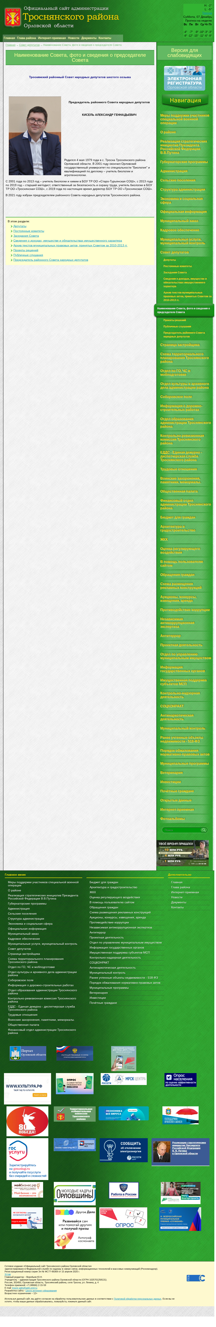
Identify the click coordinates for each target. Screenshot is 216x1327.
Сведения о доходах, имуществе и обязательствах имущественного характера (67, 240)
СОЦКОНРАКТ (99, 962)
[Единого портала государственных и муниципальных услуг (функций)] (75, 1059)
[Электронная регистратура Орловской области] (184, 89)
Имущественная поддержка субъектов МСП (120, 952)
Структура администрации (26, 918)
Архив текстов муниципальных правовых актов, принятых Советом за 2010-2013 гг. (70, 245)
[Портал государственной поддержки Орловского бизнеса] (180, 1123)
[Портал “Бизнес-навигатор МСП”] (75, 1150)
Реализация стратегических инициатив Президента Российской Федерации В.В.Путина (43, 897)
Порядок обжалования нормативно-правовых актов (125, 982)
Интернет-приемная (185, 892)
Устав (8, 1274)
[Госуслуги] (27, 1179)
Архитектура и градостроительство (113, 887)
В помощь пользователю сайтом (112, 902)
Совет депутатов (29, 45)
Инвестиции (98, 997)
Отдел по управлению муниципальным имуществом (126, 942)
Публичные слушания (28, 255)
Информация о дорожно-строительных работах (41, 985)
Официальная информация (27, 928)
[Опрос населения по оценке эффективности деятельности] (181, 1086)
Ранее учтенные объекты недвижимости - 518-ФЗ (124, 977)
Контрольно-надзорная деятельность (115, 957)
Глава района (180, 887)
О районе (14, 890)
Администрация (19, 908)
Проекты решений (25, 250)
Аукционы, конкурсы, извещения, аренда (118, 917)
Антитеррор (98, 932)
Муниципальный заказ (23, 933)
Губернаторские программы (27, 903)
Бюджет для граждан (104, 882)
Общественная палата (23, 1024)
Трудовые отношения (22, 1014)
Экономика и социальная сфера (30, 923)
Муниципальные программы (109, 987)
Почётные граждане (103, 1002)
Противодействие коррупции (109, 922)
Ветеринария (99, 992)
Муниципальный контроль (107, 972)
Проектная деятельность (107, 937)
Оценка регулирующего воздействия (115, 897)
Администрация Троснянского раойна (63, 17)
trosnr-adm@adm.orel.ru (24, 1288)
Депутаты (19, 226)
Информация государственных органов (117, 947)
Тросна (207, 13)
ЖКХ (93, 892)
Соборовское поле (20, 980)
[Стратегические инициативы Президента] (181, 1165)
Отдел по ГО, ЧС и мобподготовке (31, 967)
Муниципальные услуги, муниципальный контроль (42, 943)
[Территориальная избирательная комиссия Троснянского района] (75, 1120)
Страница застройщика (24, 953)
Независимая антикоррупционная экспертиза (121, 927)
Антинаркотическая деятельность (113, 967)
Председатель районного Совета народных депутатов (50, 259)
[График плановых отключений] (124, 1084)
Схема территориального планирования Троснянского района (36, 960)
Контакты (177, 907)
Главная (10, 45)
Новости (177, 897)
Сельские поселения (22, 913)
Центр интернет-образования (41, 1290)
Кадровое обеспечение (24, 938)
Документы (178, 902)
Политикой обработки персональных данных (137, 1298)
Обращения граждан (104, 907)
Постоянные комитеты (28, 231)
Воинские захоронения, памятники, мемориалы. (41, 1019)
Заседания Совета (26, 235)
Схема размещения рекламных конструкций (120, 912)
